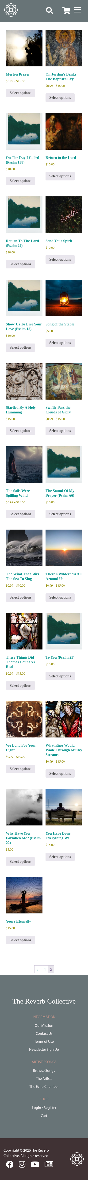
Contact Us (44, 1033)
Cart (44, 1115)
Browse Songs (44, 1070)
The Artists (44, 1078)
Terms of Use (44, 1041)
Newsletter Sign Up (44, 1049)
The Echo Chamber (44, 1086)
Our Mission (44, 1025)
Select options (20, 93)
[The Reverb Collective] (11, 9)
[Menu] (77, 10)
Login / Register (44, 1107)
